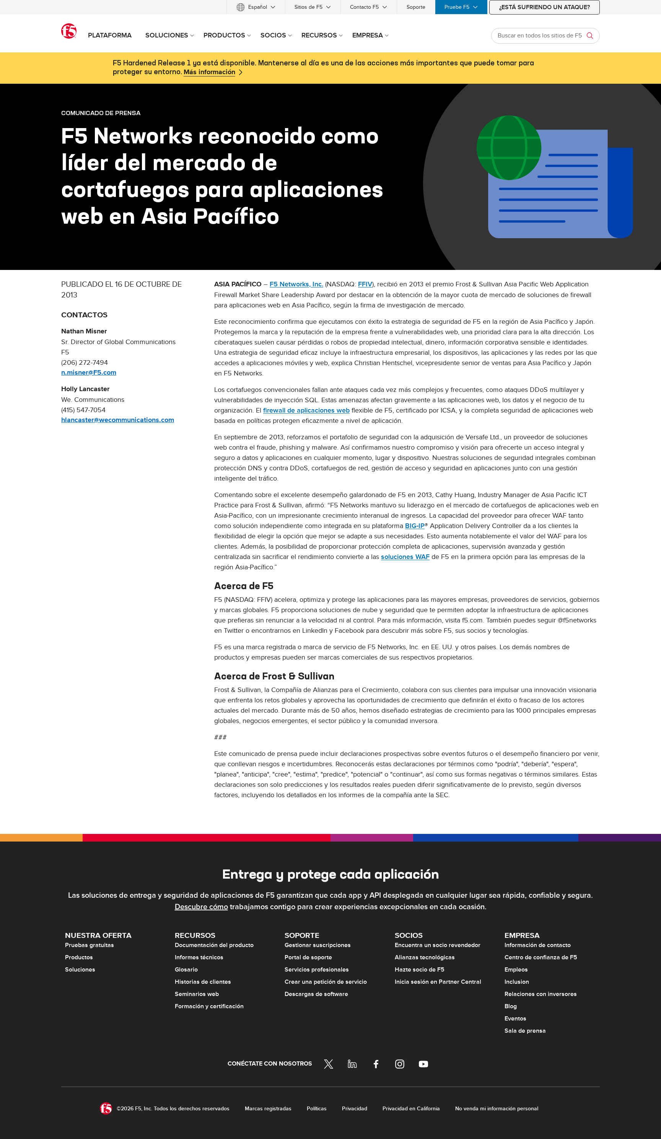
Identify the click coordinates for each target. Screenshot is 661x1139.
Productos (79, 957)
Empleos (516, 969)
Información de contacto (538, 945)
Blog (511, 1006)
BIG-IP (415, 526)
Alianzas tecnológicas (425, 957)
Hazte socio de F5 (419, 969)
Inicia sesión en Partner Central (438, 982)
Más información (209, 72)
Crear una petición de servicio (326, 982)
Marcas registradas (268, 1108)
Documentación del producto (214, 945)
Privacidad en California (411, 1108)
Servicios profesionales (317, 969)
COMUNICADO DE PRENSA (100, 113)
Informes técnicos (199, 957)
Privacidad (354, 1108)
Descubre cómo (201, 907)
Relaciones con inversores (541, 994)
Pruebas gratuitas (89, 945)
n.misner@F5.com (88, 372)
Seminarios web (197, 994)
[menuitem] (256, 7)
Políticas (317, 1108)
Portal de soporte (308, 957)
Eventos (515, 1018)
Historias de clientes (203, 982)
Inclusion (517, 982)
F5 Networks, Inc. (296, 284)
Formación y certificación (209, 1006)
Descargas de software (316, 994)
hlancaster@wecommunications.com (117, 420)
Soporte (416, 7)
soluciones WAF (405, 557)
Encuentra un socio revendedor (437, 945)
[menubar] (330, 7)
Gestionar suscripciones (318, 945)
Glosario (186, 969)
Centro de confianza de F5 (541, 957)
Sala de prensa (525, 1031)
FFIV (365, 284)
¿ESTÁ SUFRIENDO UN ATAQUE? (544, 7)
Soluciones (80, 969)
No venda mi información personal (496, 1108)
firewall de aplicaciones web (306, 410)
